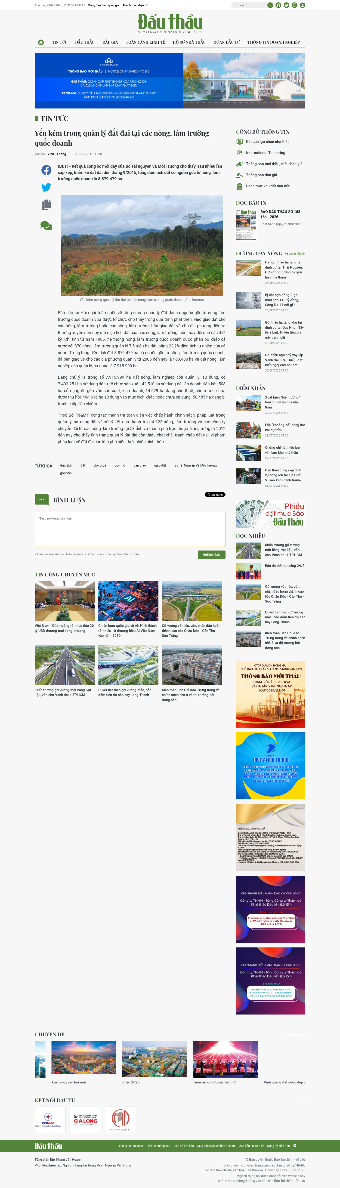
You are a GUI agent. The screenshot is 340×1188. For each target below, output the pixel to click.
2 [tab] (293, 1035)
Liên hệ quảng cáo (158, 1146)
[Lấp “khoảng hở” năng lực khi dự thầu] (248, 430)
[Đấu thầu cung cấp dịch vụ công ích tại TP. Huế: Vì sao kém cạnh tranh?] (248, 476)
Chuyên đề (50, 1034)
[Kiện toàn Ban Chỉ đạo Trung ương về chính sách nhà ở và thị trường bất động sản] (192, 665)
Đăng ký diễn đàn (278, 1146)
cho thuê (100, 465)
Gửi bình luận (211, 554)
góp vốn (66, 473)
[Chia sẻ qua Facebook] (46, 170)
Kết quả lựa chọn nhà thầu (268, 141)
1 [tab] (289, 1035)
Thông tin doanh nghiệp (273, 42)
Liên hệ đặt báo (184, 1146)
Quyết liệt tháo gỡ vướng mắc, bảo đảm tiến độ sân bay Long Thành (124, 692)
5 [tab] (304, 1035)
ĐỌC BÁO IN (251, 202)
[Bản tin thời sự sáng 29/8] (248, 571)
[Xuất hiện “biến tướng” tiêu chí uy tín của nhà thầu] (248, 403)
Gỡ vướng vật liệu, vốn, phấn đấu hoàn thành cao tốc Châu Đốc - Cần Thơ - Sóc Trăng (191, 630)
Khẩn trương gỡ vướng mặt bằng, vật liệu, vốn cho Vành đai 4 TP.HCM (63, 692)
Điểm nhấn (251, 388)
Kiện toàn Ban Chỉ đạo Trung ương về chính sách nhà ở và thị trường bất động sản (190, 695)
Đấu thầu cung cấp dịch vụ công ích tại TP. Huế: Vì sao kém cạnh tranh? (283, 475)
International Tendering (265, 153)
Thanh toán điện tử (135, 5)
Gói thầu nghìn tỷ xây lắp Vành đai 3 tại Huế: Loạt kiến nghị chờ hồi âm (284, 360)
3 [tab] (297, 1035)
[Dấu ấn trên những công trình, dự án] (67, 1059)
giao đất (160, 465)
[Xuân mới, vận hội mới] (208, 1059)
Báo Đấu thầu (170, 24)
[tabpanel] (67, 1063)
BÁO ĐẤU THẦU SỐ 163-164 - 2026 (281, 214)
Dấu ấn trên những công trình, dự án (62, 1082)
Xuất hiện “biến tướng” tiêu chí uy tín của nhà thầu (282, 402)
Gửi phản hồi (297, 253)
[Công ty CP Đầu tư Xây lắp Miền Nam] (120, 1120)
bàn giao (139, 465)
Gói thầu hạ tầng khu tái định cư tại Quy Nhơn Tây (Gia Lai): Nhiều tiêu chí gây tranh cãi (284, 329)
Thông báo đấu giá (261, 175)
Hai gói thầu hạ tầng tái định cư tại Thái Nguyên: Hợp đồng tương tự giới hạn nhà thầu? (284, 269)
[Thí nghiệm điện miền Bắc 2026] (48, 1120)
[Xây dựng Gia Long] (85, 1120)
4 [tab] (301, 1035)
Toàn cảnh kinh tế (145, 42)
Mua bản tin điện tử (251, 1146)
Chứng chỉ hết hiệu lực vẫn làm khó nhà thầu (282, 450)
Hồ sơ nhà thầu (189, 42)
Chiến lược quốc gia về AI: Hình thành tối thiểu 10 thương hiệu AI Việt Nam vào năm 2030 (127, 630)
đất (82, 465)
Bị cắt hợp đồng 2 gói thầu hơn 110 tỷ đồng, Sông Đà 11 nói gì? (282, 300)
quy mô (119, 465)
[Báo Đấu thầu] (48, 1145)
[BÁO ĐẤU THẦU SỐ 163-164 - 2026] (246, 225)
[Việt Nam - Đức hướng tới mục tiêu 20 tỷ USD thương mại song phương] (65, 601)
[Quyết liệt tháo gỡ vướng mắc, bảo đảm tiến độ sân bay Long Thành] (128, 665)
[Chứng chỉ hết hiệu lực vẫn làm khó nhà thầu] (248, 453)
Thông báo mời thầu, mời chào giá (274, 164)
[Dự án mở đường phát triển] (137, 1059)
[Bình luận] (46, 222)
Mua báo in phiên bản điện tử (216, 1146)
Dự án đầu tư (226, 42)
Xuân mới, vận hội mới (193, 1082)
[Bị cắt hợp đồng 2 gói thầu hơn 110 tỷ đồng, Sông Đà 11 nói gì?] (248, 300)
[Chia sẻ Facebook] (278, 5)
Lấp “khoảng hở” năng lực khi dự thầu (285, 427)
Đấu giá (110, 42)
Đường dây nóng (259, 253)
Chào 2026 (255, 1082)
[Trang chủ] (41, 42)
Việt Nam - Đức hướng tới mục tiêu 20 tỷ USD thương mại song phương (64, 628)
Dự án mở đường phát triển (126, 1082)
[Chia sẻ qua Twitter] (46, 187)
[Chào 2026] (279, 1059)
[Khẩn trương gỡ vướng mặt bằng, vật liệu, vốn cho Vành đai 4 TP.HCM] (65, 665)
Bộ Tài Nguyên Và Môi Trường (195, 465)
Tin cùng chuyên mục (65, 574)
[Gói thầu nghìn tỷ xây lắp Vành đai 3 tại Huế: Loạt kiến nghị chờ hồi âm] (248, 361)
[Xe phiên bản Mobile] (294, 5)
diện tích (66, 465)
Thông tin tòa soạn (131, 1146)
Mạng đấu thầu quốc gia (103, 5)
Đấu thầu (85, 42)
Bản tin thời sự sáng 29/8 (285, 566)
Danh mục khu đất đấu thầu (268, 186)
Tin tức (59, 42)
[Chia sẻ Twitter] (286, 5)
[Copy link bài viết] (46, 205)
